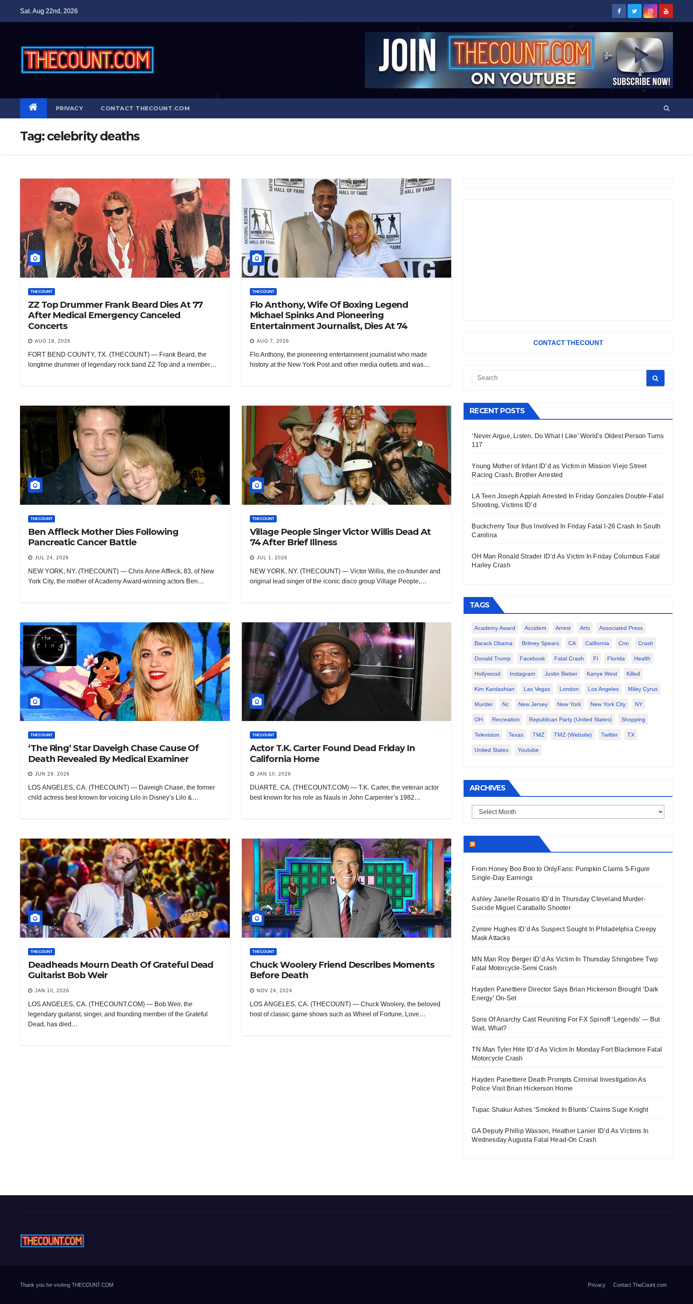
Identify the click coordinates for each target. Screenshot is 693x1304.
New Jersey (533, 704)
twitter (609, 734)
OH (478, 719)
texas (516, 734)
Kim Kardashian (494, 689)
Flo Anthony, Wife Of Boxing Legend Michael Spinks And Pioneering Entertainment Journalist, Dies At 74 (329, 315)
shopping (633, 719)
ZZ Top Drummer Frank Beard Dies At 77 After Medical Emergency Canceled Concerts (115, 315)
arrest (563, 628)
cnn (623, 643)
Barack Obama (493, 643)
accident (535, 628)
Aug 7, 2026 (273, 341)
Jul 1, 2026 (272, 558)
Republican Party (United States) (570, 719)
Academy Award (494, 628)
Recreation (506, 719)
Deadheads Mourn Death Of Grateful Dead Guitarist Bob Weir (120, 970)
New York (569, 704)
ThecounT (41, 291)
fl (595, 658)
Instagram (522, 673)
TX (630, 734)
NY (638, 704)
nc (505, 704)
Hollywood (487, 673)
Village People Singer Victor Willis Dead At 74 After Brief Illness (340, 537)
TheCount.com (506, 843)
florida (616, 658)
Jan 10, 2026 (274, 774)
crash (645, 643)
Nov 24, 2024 (274, 990)
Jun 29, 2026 (52, 774)
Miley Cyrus (643, 689)
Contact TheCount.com (145, 108)
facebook (532, 658)
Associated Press (621, 628)
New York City (608, 704)
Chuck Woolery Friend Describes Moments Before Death (342, 970)
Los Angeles (603, 689)
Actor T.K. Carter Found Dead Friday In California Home (332, 753)
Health (642, 658)
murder (483, 704)
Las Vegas (537, 689)
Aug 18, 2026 (53, 341)
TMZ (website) (573, 734)
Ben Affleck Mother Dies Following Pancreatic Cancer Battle (103, 537)
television (486, 734)
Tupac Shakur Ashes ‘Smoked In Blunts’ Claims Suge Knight (560, 1109)
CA (572, 643)
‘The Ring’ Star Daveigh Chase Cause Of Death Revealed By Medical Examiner (113, 753)
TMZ (539, 734)
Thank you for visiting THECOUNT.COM (66, 1285)
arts (585, 628)
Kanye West (602, 673)
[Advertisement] (568, 260)
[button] (667, 108)
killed (633, 673)
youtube (528, 750)
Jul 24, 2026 (52, 558)
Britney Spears (540, 643)
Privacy (69, 108)
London (569, 689)
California (597, 643)
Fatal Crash (569, 658)
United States (491, 750)
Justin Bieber (561, 673)
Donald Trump (492, 658)
